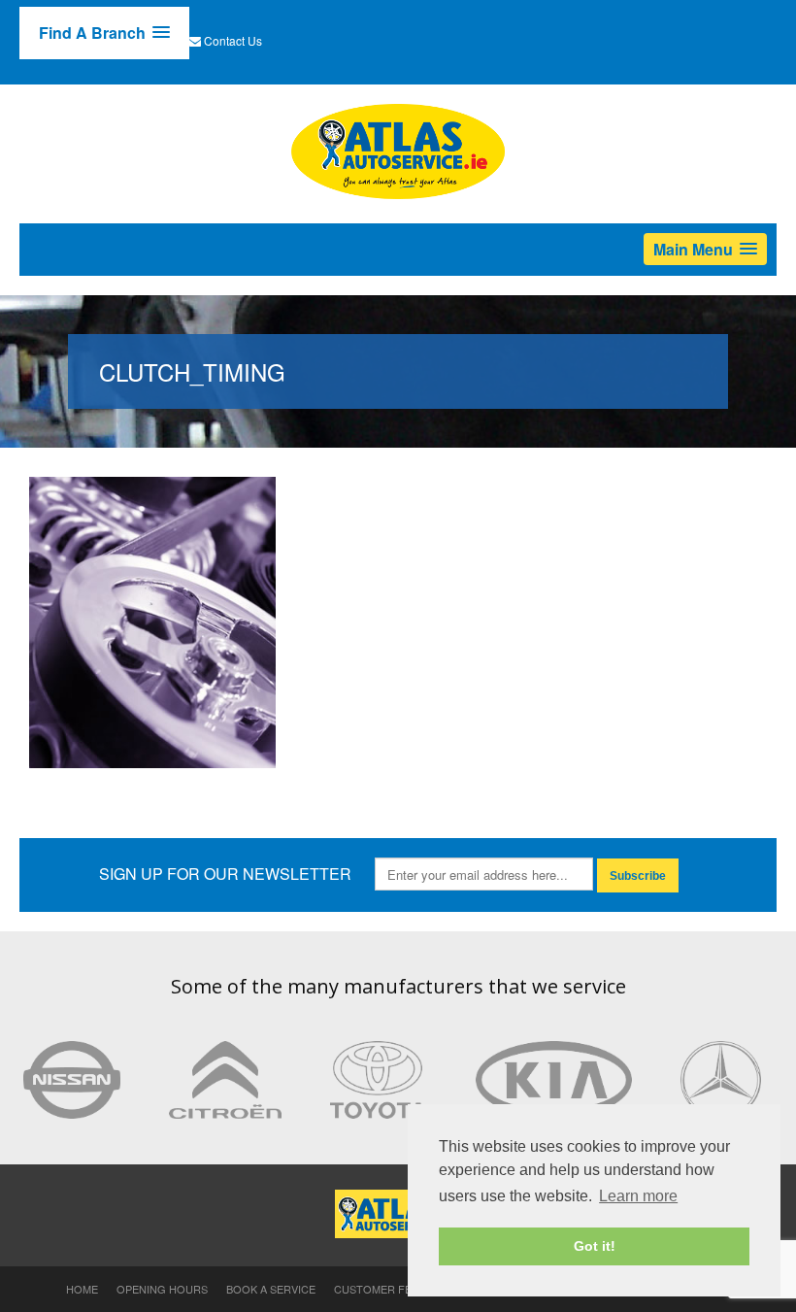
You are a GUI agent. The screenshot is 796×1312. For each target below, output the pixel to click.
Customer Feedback (394, 1288)
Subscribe (638, 876)
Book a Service (270, 1288)
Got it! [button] (594, 1246)
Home (82, 1288)
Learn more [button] (638, 1196)
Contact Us (233, 40)
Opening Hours (162, 1288)
